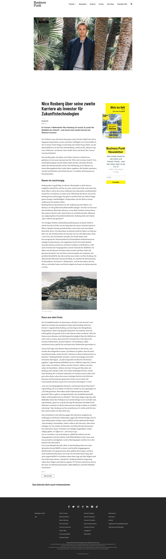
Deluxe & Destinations (90, 523)
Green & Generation (65, 527)
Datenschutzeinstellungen (116, 527)
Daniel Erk (45, 121)
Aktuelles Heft (122, 4)
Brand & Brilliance (64, 516)
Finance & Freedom (89, 520)
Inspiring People (64, 537)
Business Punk (40, 4)
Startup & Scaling (89, 513)
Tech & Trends (63, 513)
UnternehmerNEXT (64, 534)
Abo (36, 516)
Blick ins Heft (117, 107)
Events (101, 4)
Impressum (112, 516)
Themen (72, 4)
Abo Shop (110, 4)
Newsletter (82, 4)
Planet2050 (87, 534)
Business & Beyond (89, 516)
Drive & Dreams (63, 523)
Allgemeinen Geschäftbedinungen (118, 523)
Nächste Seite (48, 476)
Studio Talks (62, 530)
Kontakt (111, 520)
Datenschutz (112, 513)
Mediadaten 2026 (40, 513)
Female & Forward (89, 527)
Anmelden (115, 182)
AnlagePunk (87, 530)
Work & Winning (43, 21)
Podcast (92, 4)
